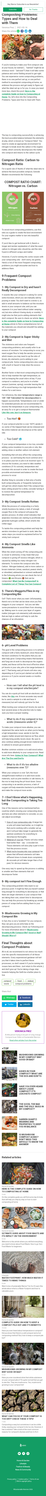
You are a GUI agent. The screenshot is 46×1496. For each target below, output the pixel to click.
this (13, 696)
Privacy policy (11, 1479)
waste (6, 984)
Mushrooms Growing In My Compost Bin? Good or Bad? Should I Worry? (21, 933)
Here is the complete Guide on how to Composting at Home (21, 94)
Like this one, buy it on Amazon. (16, 412)
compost (7, 981)
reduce (31, 981)
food (20, 981)
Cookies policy (23, 1479)
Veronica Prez (8, 27)
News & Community (23, 1470)
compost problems (23, 984)
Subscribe (13, 9)
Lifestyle (23, 1464)
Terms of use (34, 1479)
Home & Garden (23, 1461)
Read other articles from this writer (23, 1040)
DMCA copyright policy (24, 1481)
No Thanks (33, 9)
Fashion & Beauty (23, 1467)
